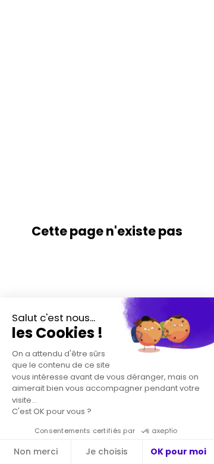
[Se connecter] (196, 18)
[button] (18, 18)
